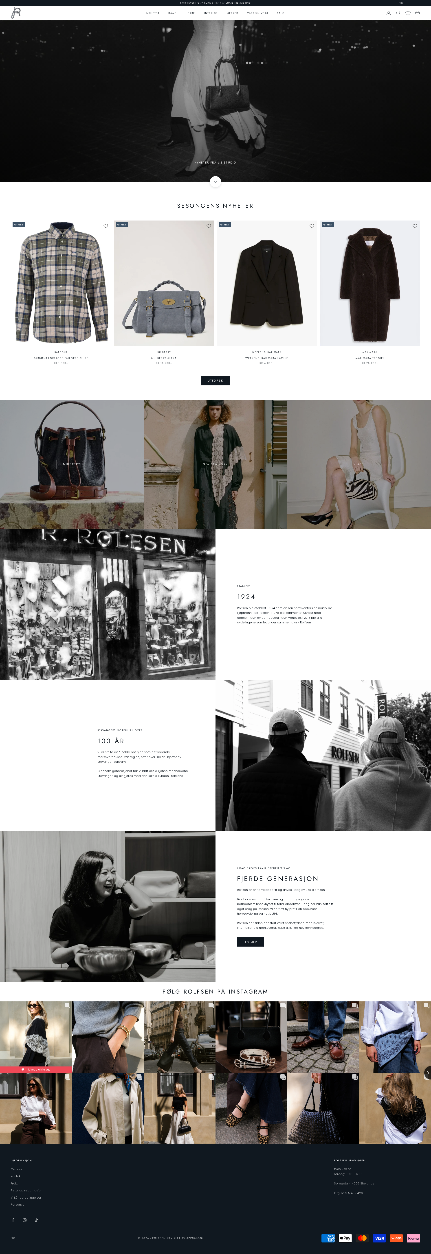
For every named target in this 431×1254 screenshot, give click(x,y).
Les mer (250, 942)
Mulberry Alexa (163, 358)
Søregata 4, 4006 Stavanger (355, 1183)
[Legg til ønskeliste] (105, 226)
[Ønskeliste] (408, 13)
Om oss (16, 1169)
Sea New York (215, 464)
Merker (232, 13)
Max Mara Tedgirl (370, 358)
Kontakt (16, 1176)
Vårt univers (257, 13)
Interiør (211, 13)
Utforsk (215, 380)
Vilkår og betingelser (26, 1197)
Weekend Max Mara (267, 352)
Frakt (14, 1183)
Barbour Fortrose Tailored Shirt (61, 358)
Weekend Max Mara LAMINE (267, 358)
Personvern (19, 1204)
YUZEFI (359, 464)
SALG (281, 13)
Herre (190, 13)
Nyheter (153, 13)
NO (401, 3)
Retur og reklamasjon (26, 1190)
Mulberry (164, 352)
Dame (172, 13)
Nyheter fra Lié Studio (216, 162)
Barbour (61, 352)
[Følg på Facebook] (13, 1220)
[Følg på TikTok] (36, 1220)
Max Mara (370, 352)
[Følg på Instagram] (24, 1220)
